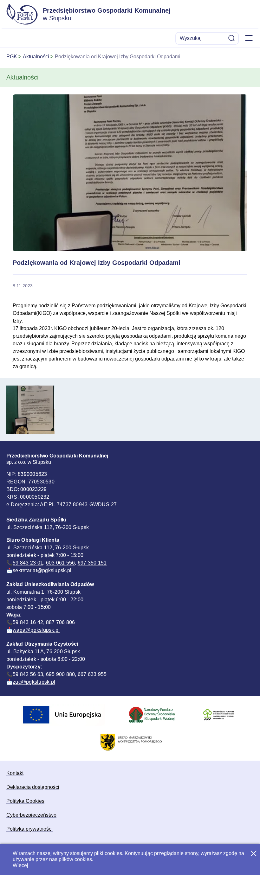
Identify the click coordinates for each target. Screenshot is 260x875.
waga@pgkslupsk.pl (36, 630)
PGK (11, 56)
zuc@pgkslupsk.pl (34, 682)
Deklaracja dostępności (32, 787)
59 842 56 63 (28, 674)
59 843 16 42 (28, 622)
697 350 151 (92, 562)
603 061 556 (60, 562)
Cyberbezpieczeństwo (31, 815)
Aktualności (36, 56)
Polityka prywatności (29, 829)
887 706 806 (60, 622)
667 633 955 (92, 674)
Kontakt (14, 773)
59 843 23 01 (28, 562)
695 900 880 (60, 674)
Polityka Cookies (25, 801)
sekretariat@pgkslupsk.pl (42, 570)
